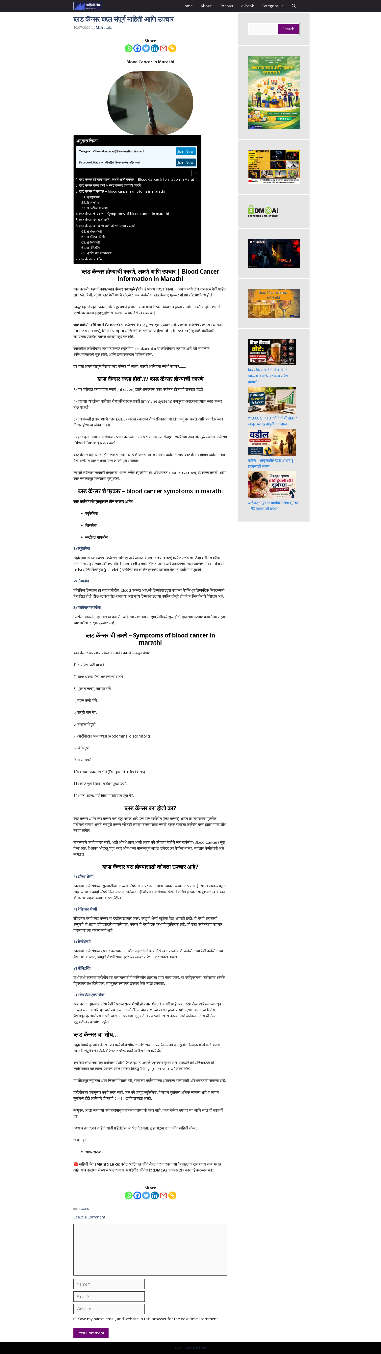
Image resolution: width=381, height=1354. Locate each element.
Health (84, 1209)
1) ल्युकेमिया (93, 197)
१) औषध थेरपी (94, 231)
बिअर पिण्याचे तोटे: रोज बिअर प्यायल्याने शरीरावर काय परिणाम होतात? (269, 375)
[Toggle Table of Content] (192, 173)
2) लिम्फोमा (92, 202)
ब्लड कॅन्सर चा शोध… (92, 258)
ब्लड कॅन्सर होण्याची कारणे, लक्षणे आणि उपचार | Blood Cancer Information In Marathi (138, 179)
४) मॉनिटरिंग (93, 248)
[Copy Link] (172, 48)
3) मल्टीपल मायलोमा (97, 208)
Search (288, 29)
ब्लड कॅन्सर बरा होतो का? (94, 219)
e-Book (247, 6)
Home (187, 6)
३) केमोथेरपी (93, 242)
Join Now (186, 151)
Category (270, 6)
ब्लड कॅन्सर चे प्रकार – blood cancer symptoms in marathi (122, 191)
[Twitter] (146, 48)
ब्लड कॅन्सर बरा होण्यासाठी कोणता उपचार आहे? (107, 225)
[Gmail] (163, 48)
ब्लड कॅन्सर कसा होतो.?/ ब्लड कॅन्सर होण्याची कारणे (110, 185)
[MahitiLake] (87, 6)
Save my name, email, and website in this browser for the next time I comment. (148, 1319)
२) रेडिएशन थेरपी (95, 237)
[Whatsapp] (129, 48)
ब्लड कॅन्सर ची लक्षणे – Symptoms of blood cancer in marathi (124, 213)
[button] (294, 6)
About (206, 6)
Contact (226, 6)
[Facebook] (137, 48)
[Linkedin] (155, 48)
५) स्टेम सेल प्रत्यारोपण (98, 253)
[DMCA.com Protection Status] (263, 215)
